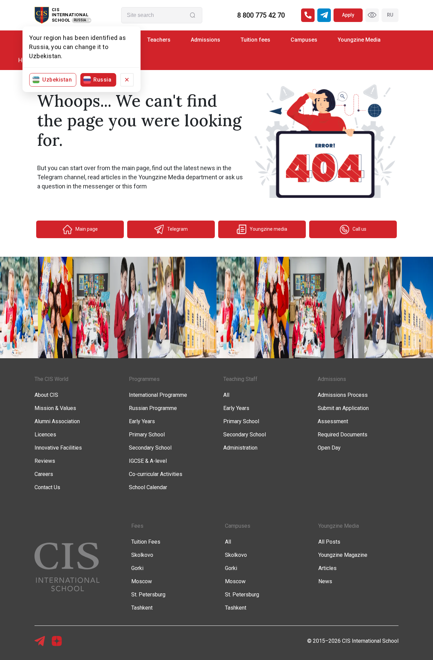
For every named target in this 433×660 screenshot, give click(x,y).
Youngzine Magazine (342, 555)
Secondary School (150, 448)
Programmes (144, 379)
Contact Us (47, 487)
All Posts (329, 542)
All (226, 395)
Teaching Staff (240, 379)
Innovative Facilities (58, 448)
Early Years (142, 421)
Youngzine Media (359, 40)
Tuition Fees (145, 542)
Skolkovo (142, 555)
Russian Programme (153, 408)
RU (390, 15)
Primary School (147, 434)
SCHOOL (61, 20)
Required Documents (342, 434)
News (325, 581)
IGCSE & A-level (148, 461)
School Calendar (148, 487)
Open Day (329, 448)
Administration (240, 448)
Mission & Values (55, 408)
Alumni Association (57, 421)
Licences (45, 434)
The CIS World (51, 379)
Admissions (205, 40)
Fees (137, 526)
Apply (348, 15)
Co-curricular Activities (155, 474)
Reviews (45, 461)
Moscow (141, 581)
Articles (327, 568)
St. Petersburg (148, 594)
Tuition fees (255, 40)
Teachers (158, 40)
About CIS (46, 395)
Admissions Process (343, 395)
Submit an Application (343, 408)
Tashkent (142, 608)
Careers (44, 474)
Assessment (333, 421)
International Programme (158, 395)
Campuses (304, 40)
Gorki (137, 568)
